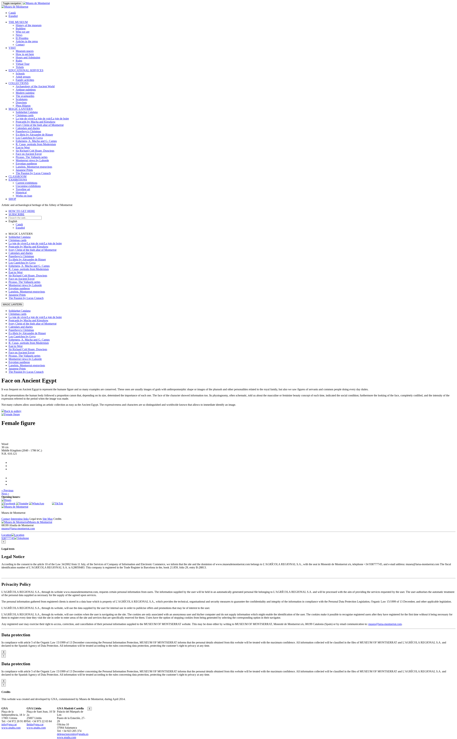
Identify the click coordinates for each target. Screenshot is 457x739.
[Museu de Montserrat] (14, 506)
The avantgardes (25, 96)
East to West (23, 147)
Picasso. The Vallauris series (31, 157)
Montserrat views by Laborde (32, 160)
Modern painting (25, 92)
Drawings (21, 102)
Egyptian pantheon (26, 163)
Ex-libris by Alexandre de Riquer (34, 134)
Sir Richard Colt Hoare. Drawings (35, 150)
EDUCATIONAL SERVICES (26, 70)
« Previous (7, 490)
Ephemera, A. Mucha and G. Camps (36, 141)
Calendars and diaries (28, 128)
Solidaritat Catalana (27, 112)
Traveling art (23, 189)
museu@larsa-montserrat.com (18, 528)
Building (21, 28)
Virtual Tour (22, 63)
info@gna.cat (9, 724)
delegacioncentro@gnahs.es (72, 734)
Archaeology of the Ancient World (35, 86)
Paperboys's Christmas (28, 131)
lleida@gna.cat (35, 724)
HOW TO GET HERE (22, 211)
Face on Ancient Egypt (29, 153)
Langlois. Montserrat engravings (34, 166)
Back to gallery (12, 411)
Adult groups (23, 76)
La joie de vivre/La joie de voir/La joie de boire (42, 118)
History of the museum (28, 25)
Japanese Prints (24, 169)
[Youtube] (22, 503)
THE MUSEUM (18, 22)
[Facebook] (8, 503)
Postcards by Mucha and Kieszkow (36, 121)
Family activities (25, 79)
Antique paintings (26, 89)
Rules (19, 60)
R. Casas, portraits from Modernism (36, 144)
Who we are (22, 31)
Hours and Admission (28, 57)
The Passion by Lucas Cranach (33, 173)
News (19, 34)
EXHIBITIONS (18, 179)
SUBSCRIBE (16, 214)
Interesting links (20, 518)
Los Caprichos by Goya (29, 137)
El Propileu (22, 38)
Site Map (47, 518)
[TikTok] (57, 503)
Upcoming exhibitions (28, 186)
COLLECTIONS (19, 83)
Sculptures (21, 99)
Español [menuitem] (13, 16)
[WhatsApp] (36, 503)
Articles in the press (27, 41)
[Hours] (6, 500)
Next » (5, 493)
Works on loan (24, 195)
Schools (20, 73)
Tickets (20, 67)
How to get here (25, 54)
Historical (21, 192)
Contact (20, 44)
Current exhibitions (26, 182)
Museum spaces (25, 51)
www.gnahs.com (11, 727)
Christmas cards (25, 115)
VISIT (12, 47)
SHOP (12, 198)
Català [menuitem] (12, 12)
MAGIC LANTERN (21, 108)
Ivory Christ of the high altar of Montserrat (40, 124)
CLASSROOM (17, 176)
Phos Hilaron (23, 105)
